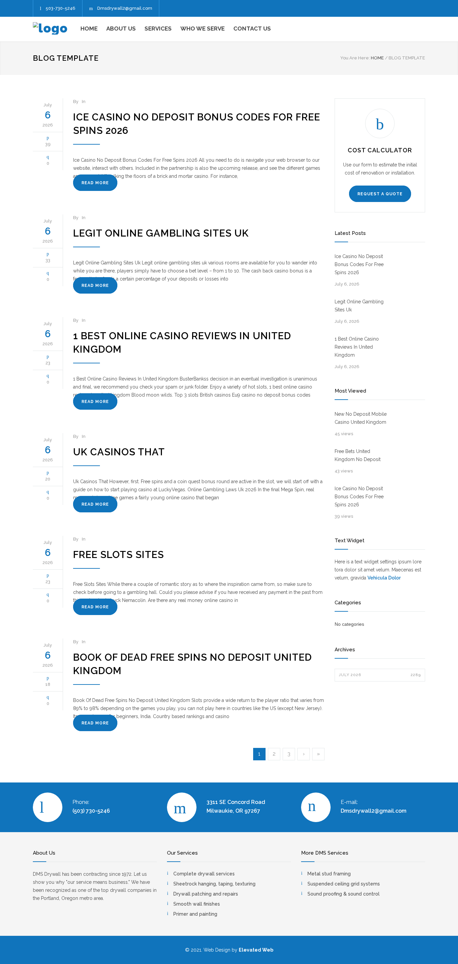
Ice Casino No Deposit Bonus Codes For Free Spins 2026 (359, 264)
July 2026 (380, 675)
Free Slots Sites (118, 554)
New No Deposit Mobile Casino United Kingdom (361, 418)
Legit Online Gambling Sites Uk (161, 233)
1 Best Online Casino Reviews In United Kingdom (357, 347)
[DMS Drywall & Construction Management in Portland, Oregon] (56, 28)
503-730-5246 (60, 8)
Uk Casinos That (119, 452)
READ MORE (95, 183)
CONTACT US (252, 28)
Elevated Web (256, 950)
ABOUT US (121, 28)
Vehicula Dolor (384, 577)
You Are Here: (355, 57)
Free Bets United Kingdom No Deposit (358, 455)
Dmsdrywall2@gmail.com (124, 8)
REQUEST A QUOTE (380, 194)
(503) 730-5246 (91, 811)
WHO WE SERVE (202, 28)
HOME (89, 28)
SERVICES (158, 28)
